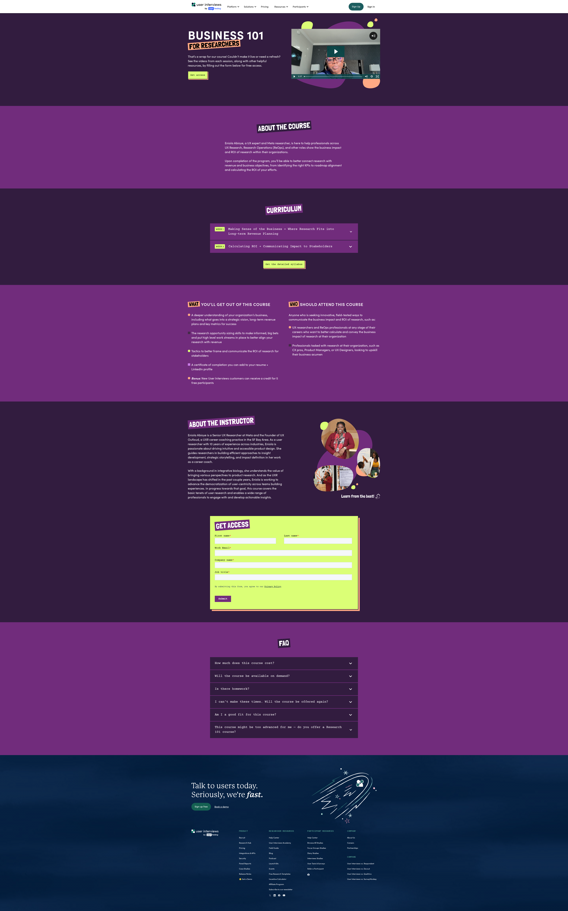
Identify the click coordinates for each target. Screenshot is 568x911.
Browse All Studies (315, 842)
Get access (197, 75)
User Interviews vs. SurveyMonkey (362, 879)
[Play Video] (294, 76)
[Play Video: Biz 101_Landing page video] (335, 51)
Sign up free (201, 806)
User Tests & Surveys (316, 863)
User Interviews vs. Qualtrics (359, 874)
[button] (232, 6)
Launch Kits (274, 863)
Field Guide (274, 848)
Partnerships (352, 848)
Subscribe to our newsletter (280, 889)
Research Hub (245, 842)
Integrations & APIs (247, 853)
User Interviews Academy (280, 842)
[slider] (333, 76)
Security (242, 858)
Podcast (272, 858)
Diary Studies (313, 853)
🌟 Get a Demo (245, 879)
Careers (350, 842)
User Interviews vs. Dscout (358, 868)
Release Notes (245, 874)
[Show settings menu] (372, 76)
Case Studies (244, 868)
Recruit (242, 837)
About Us (351, 837)
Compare (351, 857)
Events (272, 868)
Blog (271, 853)
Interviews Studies (315, 858)
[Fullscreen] (377, 76)
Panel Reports (245, 863)
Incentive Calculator (277, 879)
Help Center (274, 837)
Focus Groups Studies (316, 848)
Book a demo (221, 806)
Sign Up (356, 6)
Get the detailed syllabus (284, 264)
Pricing (242, 848)
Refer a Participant (315, 868)
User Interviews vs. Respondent (360, 863)
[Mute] (366, 76)
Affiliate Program (276, 884)
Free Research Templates (280, 874)
